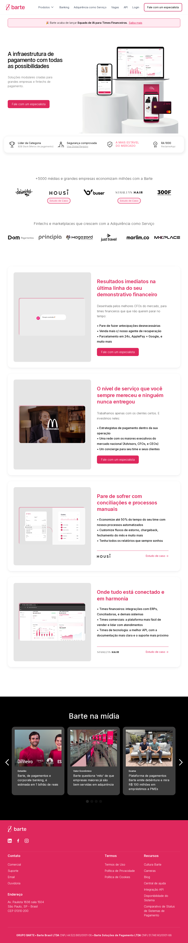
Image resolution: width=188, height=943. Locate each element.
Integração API (154, 889)
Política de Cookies (117, 877)
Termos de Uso (115, 864)
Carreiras (150, 871)
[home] (15, 7)
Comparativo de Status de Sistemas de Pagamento (159, 911)
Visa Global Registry (77, 146)
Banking (64, 7)
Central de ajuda (155, 883)
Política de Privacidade (120, 871)
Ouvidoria (14, 883)
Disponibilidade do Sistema (156, 898)
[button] (46, 7)
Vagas (115, 7)
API (126, 7)
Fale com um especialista (29, 104)
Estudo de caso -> (157, 555)
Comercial (14, 864)
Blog (147, 877)
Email (11, 877)
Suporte (13, 871)
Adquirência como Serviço (90, 7)
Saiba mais (135, 22)
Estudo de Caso (59, 200)
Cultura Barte (152, 864)
